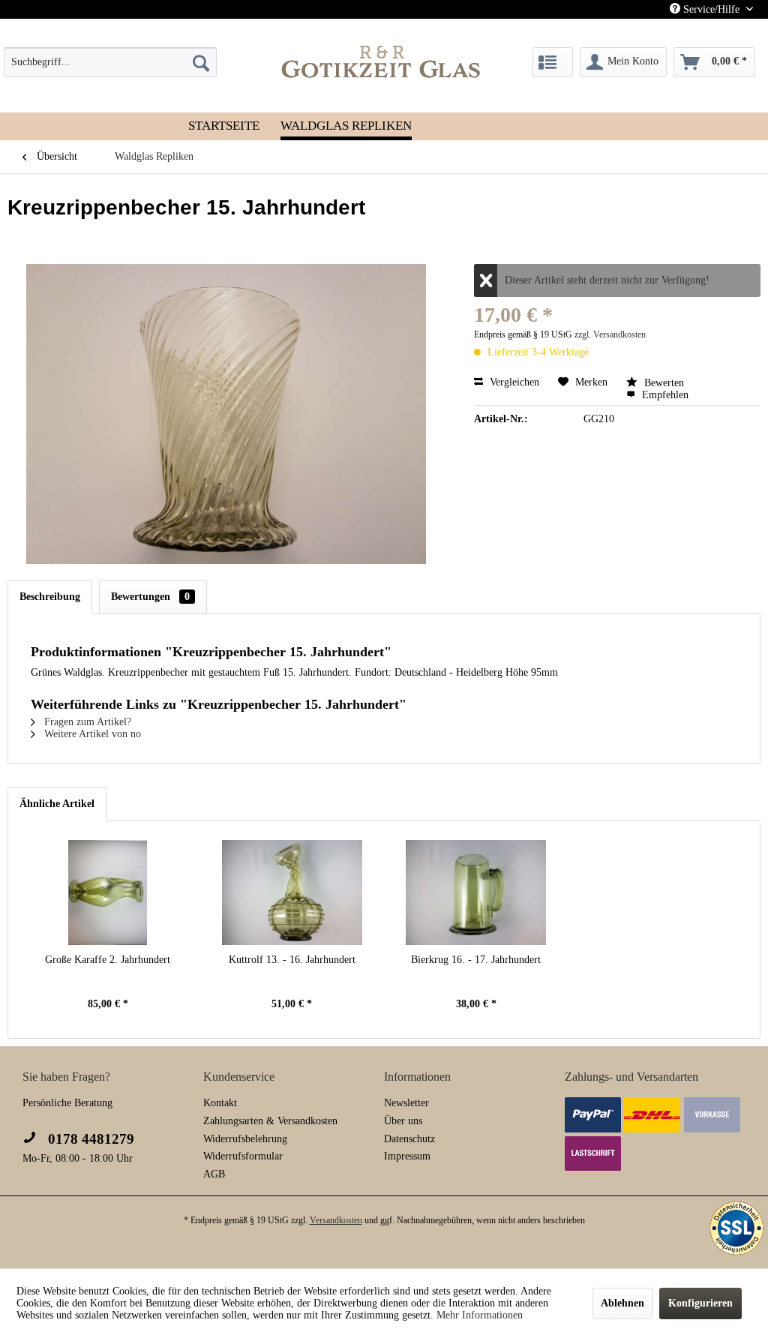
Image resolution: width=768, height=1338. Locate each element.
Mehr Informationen (479, 1315)
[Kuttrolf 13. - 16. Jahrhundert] (293, 892)
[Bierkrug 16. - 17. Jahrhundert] (476, 892)
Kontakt (220, 1102)
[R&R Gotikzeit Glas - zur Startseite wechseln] (381, 61)
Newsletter (406, 1102)
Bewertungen (150, 596)
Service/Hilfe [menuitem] (711, 9)
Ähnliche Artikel (57, 803)
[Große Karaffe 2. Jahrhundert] (108, 892)
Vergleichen (513, 382)
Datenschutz (409, 1138)
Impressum (407, 1156)
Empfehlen (663, 394)
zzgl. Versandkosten (610, 334)
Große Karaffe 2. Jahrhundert (107, 959)
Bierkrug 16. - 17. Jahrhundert (476, 959)
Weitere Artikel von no (91, 734)
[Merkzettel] (552, 62)
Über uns (403, 1120)
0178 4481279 (89, 1139)
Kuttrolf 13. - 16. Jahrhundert (292, 959)
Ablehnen (622, 1303)
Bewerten (662, 382)
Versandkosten (336, 1220)
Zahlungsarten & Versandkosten (270, 1120)
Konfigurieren (700, 1303)
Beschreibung (50, 596)
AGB (214, 1174)
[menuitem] (110, 62)
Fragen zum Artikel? (86, 722)
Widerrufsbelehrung (245, 1138)
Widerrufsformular (243, 1156)
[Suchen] (201, 62)
